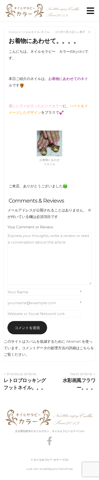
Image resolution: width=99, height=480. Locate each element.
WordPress (66, 469)
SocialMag (46, 469)
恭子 (82, 32)
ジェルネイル (31, 32)
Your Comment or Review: (30, 227)
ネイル (45, 32)
